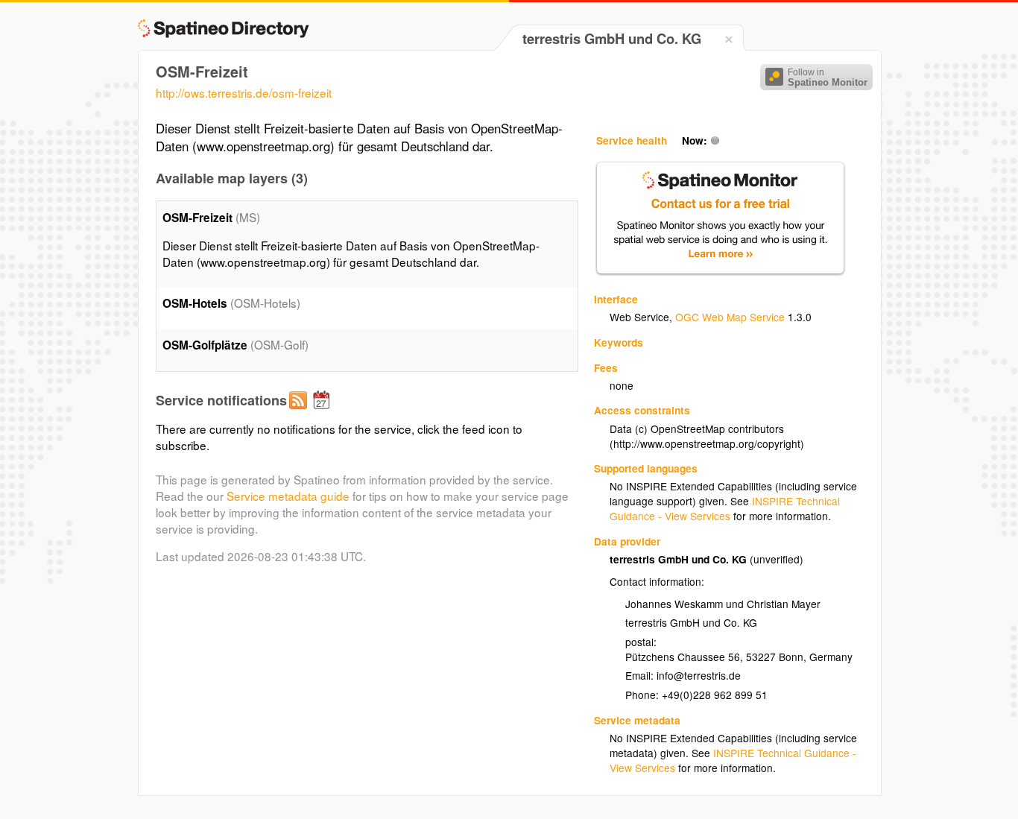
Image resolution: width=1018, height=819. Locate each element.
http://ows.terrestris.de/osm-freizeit (244, 92)
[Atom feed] (300, 412)
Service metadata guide (288, 495)
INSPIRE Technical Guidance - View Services (725, 508)
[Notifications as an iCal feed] (323, 412)
